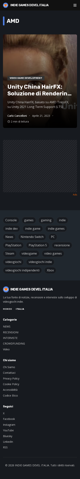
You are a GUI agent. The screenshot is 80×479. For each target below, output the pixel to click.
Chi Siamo (9, 367)
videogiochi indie (40, 262)
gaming (46, 220)
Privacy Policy (11, 378)
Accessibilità (10, 389)
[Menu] (75, 5)
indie (62, 220)
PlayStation (13, 245)
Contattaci (9, 372)
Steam (9, 253)
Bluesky (7, 436)
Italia (20, 309)
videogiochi (13, 262)
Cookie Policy (11, 384)
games (28, 220)
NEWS (6, 326)
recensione (62, 245)
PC (53, 237)
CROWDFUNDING (14, 343)
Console (11, 220)
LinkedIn (8, 441)
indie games (56, 229)
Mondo (7, 309)
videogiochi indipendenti (22, 270)
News (9, 237)
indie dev (11, 229)
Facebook (9, 419)
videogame (29, 253)
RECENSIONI (10, 332)
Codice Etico (10, 395)
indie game (32, 229)
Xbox (50, 270)
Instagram (9, 424)
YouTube (8, 430)
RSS (5, 447)
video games (53, 253)
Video (6, 349)
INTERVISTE (10, 338)
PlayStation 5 (38, 245)
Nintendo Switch (32, 237)
